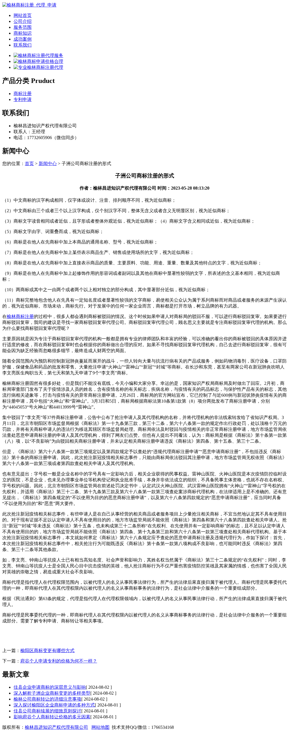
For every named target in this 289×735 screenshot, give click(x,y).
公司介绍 (23, 21)
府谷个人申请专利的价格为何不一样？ (58, 661)
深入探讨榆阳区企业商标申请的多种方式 (54, 705)
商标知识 (23, 33)
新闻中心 (48, 163)
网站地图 (100, 727)
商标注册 (23, 93)
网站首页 (23, 15)
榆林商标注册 (20, 316)
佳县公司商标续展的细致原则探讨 (47, 710)
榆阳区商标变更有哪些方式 (47, 650)
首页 (29, 163)
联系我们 (23, 45)
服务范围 (23, 27)
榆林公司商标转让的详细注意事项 (47, 699)
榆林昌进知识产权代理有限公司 (56, 727)
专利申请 (23, 99)
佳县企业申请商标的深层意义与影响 (50, 687)
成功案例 (23, 39)
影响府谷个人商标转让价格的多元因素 (52, 716)
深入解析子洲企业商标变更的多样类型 (52, 693)
